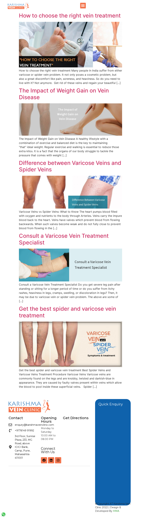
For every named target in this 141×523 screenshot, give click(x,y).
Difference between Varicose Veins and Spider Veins (70, 166)
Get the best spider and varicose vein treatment (67, 312)
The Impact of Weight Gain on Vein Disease (64, 93)
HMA (116, 511)
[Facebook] (44, 460)
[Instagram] (58, 460)
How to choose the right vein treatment (70, 15)
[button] (83, 5)
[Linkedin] (51, 460)
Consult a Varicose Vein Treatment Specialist (64, 239)
